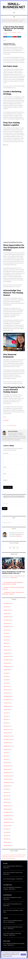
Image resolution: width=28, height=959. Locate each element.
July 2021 (6, 713)
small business (19, 856)
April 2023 (6, 643)
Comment (6, 453)
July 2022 (6, 673)
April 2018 (6, 839)
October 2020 (7, 742)
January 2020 (7, 769)
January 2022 (7, 693)
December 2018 (7, 812)
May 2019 (6, 795)
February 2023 (7, 649)
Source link (5, 420)
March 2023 (6, 646)
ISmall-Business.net (14, 5)
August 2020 (7, 749)
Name (5, 467)
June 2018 (6, 832)
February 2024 (7, 610)
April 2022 (6, 683)
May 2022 (6, 679)
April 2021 (6, 722)
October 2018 (7, 819)
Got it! (23, 954)
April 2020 (6, 759)
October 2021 (7, 703)
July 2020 (6, 752)
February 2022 (7, 689)
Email (5, 473)
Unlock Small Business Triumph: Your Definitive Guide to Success (13, 572)
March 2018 (6, 842)
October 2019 (7, 779)
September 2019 (8, 782)
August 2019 (7, 785)
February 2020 (7, 766)
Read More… (19, 536)
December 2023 (7, 616)
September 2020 (8, 746)
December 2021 (7, 696)
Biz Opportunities (12, 425)
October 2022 (7, 663)
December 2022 (7, 656)
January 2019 (7, 809)
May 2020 (6, 756)
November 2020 (7, 739)
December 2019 (7, 772)
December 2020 (7, 736)
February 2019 (7, 805)
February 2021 (7, 729)
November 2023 (7, 620)
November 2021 (7, 699)
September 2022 (8, 666)
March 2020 (6, 762)
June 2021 (6, 716)
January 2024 (7, 613)
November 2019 (7, 776)
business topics (14, 856)
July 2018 (6, 829)
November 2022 (7, 659)
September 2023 (8, 626)
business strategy (9, 856)
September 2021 (8, 706)
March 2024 (6, 606)
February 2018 (7, 845)
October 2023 (7, 623)
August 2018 (7, 825)
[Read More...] (14, 577)
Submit (4, 508)
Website (5, 480)
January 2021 (7, 732)
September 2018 (8, 822)
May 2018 (6, 835)
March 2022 (6, 686)
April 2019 (6, 799)
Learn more (9, 956)
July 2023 (6, 633)
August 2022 (7, 669)
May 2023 (6, 640)
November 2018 (7, 815)
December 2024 (7, 603)
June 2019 (6, 792)
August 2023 (7, 630)
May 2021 (6, 719)
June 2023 (6, 636)
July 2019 (6, 789)
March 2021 (6, 726)
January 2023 (7, 653)
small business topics (11, 858)
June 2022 (6, 676)
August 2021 (7, 709)
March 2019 (6, 802)
